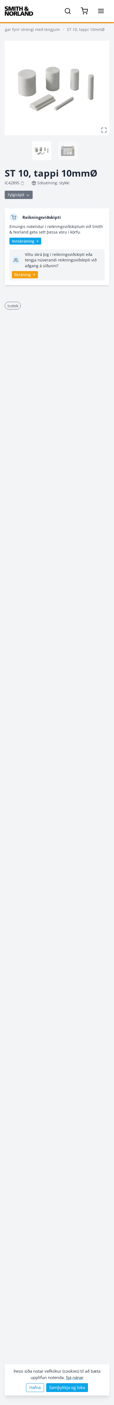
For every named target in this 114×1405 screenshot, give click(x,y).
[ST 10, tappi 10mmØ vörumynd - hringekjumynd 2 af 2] (67, 150)
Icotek (12, 305)
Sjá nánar (75, 1377)
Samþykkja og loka (67, 1387)
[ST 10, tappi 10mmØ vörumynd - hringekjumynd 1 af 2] (41, 150)
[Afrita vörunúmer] (22, 183)
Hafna (35, 1387)
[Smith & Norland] (19, 11)
